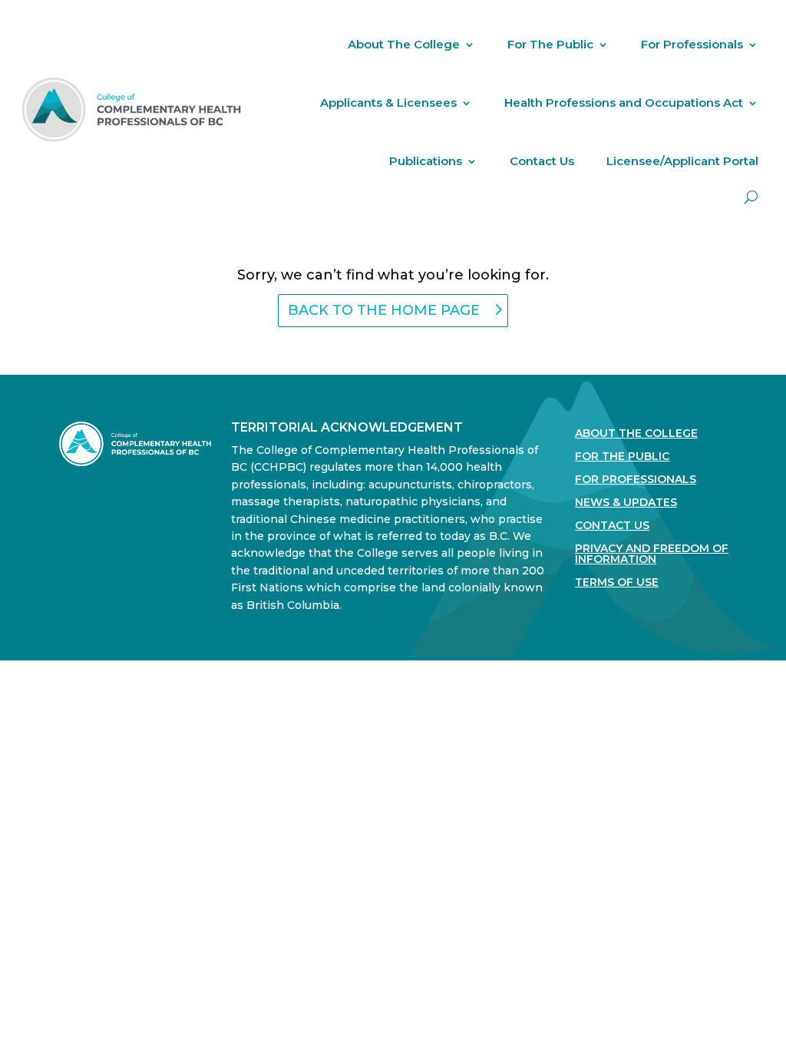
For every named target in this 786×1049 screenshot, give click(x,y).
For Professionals (692, 44)
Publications (425, 161)
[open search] (751, 197)
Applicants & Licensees (388, 102)
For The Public (550, 44)
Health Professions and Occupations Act (623, 102)
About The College (404, 44)
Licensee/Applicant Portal (682, 161)
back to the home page (384, 310)
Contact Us (542, 161)
